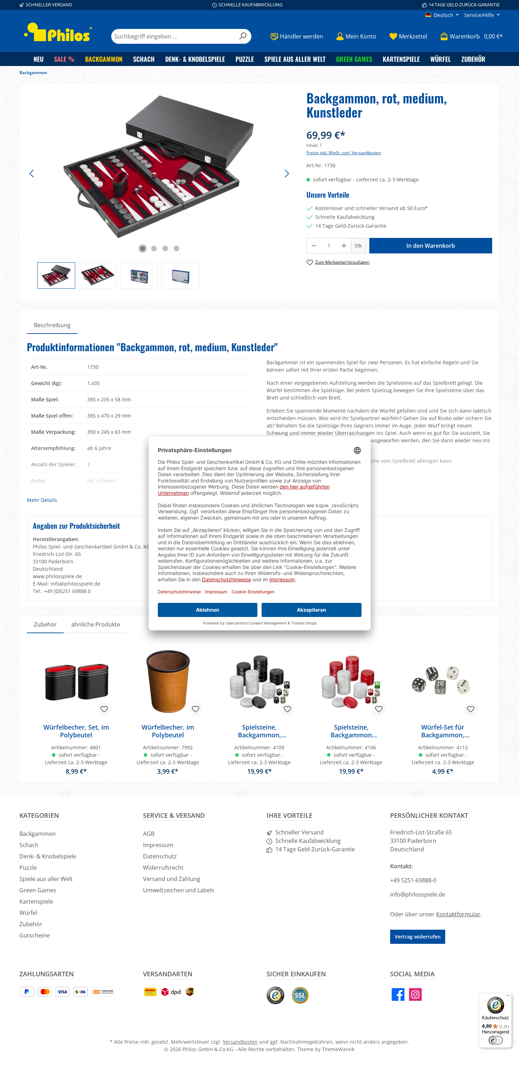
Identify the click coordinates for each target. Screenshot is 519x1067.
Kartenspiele (36, 901)
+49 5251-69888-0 (413, 880)
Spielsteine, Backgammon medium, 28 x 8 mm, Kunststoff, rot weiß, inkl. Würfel (351, 731)
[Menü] (507, 997)
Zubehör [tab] (45, 624)
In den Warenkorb (430, 246)
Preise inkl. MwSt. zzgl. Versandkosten (343, 153)
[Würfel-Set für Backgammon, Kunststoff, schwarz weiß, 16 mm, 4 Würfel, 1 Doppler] (443, 682)
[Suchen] (243, 36)
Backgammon (37, 834)
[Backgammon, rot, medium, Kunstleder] (159, 166)
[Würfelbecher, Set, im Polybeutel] (76, 682)
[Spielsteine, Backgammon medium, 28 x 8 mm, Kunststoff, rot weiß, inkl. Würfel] (351, 682)
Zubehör (30, 924)
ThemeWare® (338, 1049)
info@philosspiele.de (417, 894)
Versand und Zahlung (171, 879)
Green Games (37, 890)
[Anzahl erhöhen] (344, 245)
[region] (159, 190)
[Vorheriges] (32, 173)
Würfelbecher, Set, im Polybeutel (76, 731)
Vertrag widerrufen (418, 936)
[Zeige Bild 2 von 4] (154, 248)
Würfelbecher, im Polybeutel (168, 731)
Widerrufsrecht (163, 867)
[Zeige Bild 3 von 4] (165, 248)
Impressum (158, 845)
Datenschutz (160, 856)
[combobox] (173, 36)
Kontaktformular (458, 914)
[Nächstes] (286, 173)
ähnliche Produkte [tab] (95, 624)
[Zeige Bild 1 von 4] (142, 248)
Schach (28, 845)
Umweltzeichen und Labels (178, 890)
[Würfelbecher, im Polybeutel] (168, 682)
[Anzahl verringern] (313, 245)
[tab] (52, 325)
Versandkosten (240, 1041)
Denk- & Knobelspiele (47, 856)
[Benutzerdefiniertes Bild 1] (275, 995)
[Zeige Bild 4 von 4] (176, 248)
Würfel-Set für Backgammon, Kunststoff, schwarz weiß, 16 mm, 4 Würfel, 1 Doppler (443, 731)
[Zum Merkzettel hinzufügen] (104, 709)
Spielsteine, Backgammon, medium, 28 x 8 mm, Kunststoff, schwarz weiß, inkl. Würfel (259, 731)
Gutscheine (34, 935)
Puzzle (28, 867)
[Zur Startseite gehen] (58, 32)
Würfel (28, 913)
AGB (148, 834)
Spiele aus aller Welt (46, 879)
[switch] (496, 1040)
